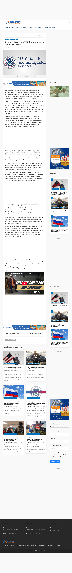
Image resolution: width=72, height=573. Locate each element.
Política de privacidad (22, 545)
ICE (25, 333)
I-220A (19, 333)
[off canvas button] (2, 22)
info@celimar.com (59, 527)
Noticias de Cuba (9, 545)
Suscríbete (45, 27)
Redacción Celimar (13, 47)
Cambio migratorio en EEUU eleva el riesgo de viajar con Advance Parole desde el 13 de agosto (36, 403)
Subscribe (55, 461)
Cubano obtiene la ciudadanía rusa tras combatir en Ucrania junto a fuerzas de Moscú (13, 403)
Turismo (39, 27)
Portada (6, 27)
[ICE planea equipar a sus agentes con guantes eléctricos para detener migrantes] (13, 428)
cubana (12, 333)
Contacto (52, 27)
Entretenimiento (23, 27)
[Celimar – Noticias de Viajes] (9, 541)
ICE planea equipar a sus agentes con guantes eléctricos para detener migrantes (12, 439)
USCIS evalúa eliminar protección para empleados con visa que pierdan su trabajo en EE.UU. (12, 369)
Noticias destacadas (35, 333)
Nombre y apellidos (56, 432)
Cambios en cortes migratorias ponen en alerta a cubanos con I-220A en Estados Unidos (35, 439)
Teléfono (52, 438)
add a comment (11, 339)
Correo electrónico (55, 445)
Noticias (11, 27)
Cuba (16, 27)
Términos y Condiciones (37, 545)
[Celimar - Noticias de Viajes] (13, 22)
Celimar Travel (59, 530)
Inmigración (32, 27)
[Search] (69, 22)
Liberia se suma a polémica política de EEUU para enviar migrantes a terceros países (35, 369)
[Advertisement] (36, 10)
